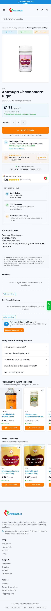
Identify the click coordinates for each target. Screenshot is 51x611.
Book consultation (12, 330)
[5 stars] (10, 101)
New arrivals (7, 547)
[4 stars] (8, 101)
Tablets (5, 550)
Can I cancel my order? (14, 372)
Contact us (6, 563)
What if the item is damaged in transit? (20, 366)
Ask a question (8, 317)
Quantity (5, 122)
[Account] (42, 10)
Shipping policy (8, 594)
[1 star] (3, 101)
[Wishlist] (37, 10)
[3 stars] (7, 101)
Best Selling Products (16, 28)
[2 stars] (5, 101)
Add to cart (13, 428)
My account (7, 573)
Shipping (5, 567)
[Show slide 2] (24, 3)
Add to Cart (27, 130)
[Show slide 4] (27, 3)
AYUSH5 (43, 158)
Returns (5, 570)
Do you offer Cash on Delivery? (17, 359)
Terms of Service (9, 590)
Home (4, 28)
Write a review (8, 294)
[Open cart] (47, 10)
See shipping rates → (16, 148)
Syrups (4, 553)
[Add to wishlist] (19, 390)
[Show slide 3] (26, 3)
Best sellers (6, 543)
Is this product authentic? (15, 347)
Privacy (5, 584)
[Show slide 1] (23, 3)
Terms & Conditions (10, 587)
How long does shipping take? (17, 353)
